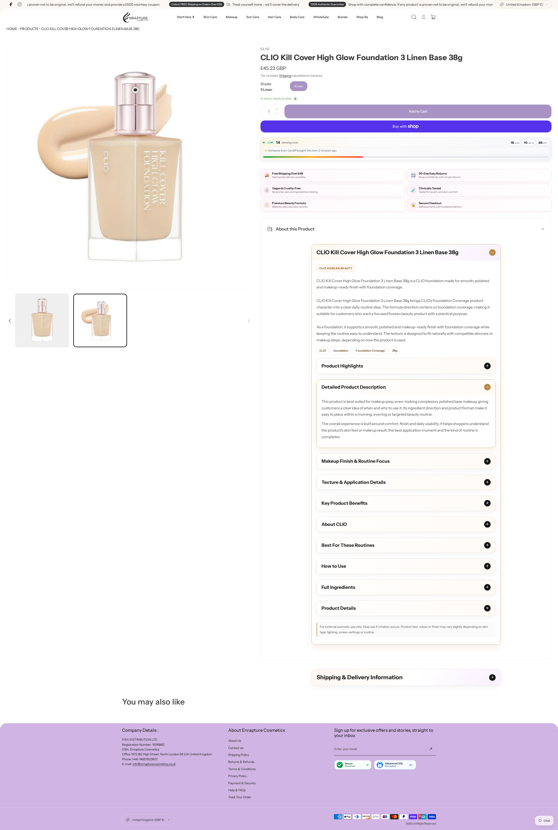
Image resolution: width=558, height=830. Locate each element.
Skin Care (210, 17)
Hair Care (274, 17)
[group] (129, 165)
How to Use (334, 566)
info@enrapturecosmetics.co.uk (154, 764)
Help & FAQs (237, 790)
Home (12, 29)
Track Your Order (239, 797)
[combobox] (523, 4)
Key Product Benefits (344, 503)
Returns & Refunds (241, 762)
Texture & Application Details (354, 482)
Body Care (297, 17)
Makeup (232, 17)
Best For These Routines (348, 545)
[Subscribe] (430, 749)
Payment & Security (242, 783)
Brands (343, 17)
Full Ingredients (338, 587)
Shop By (362, 17)
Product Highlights (342, 366)
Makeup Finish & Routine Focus (356, 461)
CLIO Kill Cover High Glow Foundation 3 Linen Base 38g (387, 252)
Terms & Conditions (242, 769)
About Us (234, 741)
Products (29, 29)
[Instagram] (19, 4)
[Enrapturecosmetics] (135, 17)
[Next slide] (248, 318)
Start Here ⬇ (186, 17)
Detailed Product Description (354, 387)
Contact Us (235, 748)
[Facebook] (11, 4)
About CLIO (334, 524)
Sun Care (252, 17)
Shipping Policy (238, 755)
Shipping (285, 76)
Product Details (339, 608)
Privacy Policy (237, 776)
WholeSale (321, 17)
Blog (380, 17)
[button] (414, 17)
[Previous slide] (10, 318)
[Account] (423, 17)
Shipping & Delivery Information (359, 677)
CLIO (264, 49)
